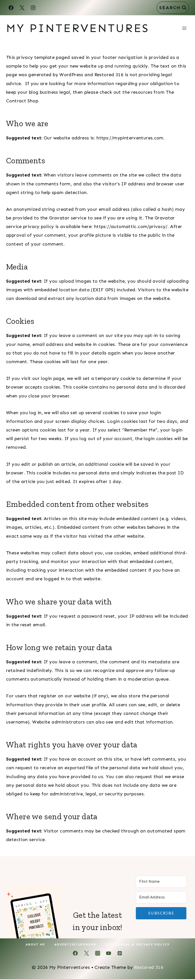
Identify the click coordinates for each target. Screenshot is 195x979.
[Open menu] (184, 28)
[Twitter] (86, 953)
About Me (35, 944)
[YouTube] (108, 953)
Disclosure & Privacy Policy (137, 944)
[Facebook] (11, 7)
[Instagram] (33, 7)
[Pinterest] (119, 953)
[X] (22, 7)
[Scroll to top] (182, 959)
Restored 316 (148, 967)
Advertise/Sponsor (75, 944)
